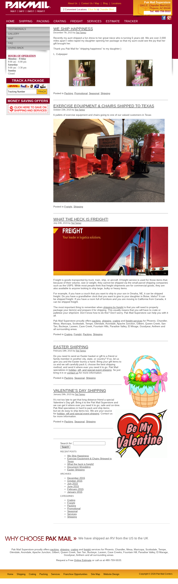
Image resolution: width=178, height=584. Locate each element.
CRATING (60, 21)
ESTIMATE (113, 21)
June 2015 (73, 486)
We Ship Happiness (73, 29)
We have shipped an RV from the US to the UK (113, 538)
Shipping (105, 93)
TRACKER (131, 21)
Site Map (95, 574)
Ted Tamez (81, 32)
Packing (68, 93)
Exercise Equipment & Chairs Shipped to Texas (103, 106)
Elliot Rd (92, 9)
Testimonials (17, 29)
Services (72, 514)
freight (87, 549)
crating (116, 320)
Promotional (81, 93)
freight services (134, 320)
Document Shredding (79, 466)
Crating (68, 334)
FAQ (10, 43)
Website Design (111, 574)
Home (10, 574)
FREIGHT (76, 21)
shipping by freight (113, 307)
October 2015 (74, 480)
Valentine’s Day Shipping (79, 390)
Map (10, 38)
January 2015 (74, 492)
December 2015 (76, 478)
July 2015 (72, 483)
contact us (72, 372)
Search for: (66, 443)
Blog (105, 3)
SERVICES (94, 21)
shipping (106, 320)
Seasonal (94, 93)
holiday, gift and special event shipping (78, 413)
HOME (10, 21)
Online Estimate (82, 560)
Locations (116, 3)
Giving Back (16, 47)
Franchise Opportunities (75, 574)
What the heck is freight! (80, 219)
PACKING (43, 21)
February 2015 (75, 489)
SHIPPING (25, 21)
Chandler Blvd (107, 9)
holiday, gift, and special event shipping (90, 370)
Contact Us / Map (90, 3)
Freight (68, 206)
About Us (72, 3)
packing (96, 320)
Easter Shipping (70, 347)
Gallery (13, 33)
